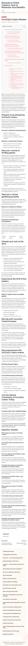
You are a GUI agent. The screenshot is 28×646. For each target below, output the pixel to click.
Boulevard (6, 534)
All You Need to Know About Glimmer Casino (12, 585)
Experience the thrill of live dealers (12, 45)
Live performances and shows (13, 56)
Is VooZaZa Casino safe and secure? (17, 83)
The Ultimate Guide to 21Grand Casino (11, 616)
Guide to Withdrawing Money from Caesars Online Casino (13, 627)
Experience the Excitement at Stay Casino (12, 620)
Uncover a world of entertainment (13, 31)
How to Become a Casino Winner (10, 599)
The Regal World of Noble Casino (10, 554)
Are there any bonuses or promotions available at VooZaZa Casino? (17, 76)
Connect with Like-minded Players (14, 62)
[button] (6, 536)
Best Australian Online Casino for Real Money (12, 568)
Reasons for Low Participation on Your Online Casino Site (12, 595)
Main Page (4, 12)
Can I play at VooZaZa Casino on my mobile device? (17, 79)
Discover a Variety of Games (13, 40)
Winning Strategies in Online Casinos (10, 561)
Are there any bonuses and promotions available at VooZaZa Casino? (17, 87)
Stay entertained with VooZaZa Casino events (14, 52)
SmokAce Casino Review (8, 623)
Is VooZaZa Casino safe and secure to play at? (17, 72)
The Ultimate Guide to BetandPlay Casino (12, 613)
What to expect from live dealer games (15, 48)
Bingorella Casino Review (8, 634)
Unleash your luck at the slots (11, 44)
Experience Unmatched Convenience (15, 41)
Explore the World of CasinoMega (10, 581)
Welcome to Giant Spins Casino (9, 578)
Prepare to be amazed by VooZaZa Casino (13, 29)
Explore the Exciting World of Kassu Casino (12, 610)
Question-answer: (9, 65)
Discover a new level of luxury (13, 33)
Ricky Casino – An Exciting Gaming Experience (13, 557)
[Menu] (3, 10)
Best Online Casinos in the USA (9, 588)
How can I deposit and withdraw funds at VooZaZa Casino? (17, 85)
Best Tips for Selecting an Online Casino (11, 572)
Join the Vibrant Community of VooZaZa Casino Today (14, 60)
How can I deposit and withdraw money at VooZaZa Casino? (18, 74)
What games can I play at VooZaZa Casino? (16, 69)
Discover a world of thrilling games (12, 36)
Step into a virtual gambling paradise (12, 37)
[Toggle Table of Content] (23, 27)
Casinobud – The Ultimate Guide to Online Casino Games (13, 565)
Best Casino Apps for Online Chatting (11, 631)
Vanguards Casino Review (8, 551)
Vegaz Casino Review (7, 575)
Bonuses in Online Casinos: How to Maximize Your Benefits (13, 5)
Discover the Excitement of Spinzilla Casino (12, 607)
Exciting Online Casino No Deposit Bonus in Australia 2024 (14, 603)
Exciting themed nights (12, 54)
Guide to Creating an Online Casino (10, 591)
